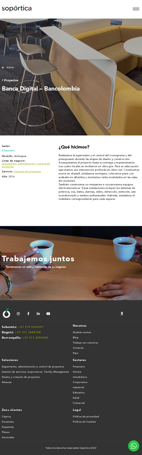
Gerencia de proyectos (27, 171)
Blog (75, 337)
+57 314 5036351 (31, 327)
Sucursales (8, 437)
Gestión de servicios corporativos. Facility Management (35, 371)
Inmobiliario (80, 377)
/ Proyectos (10, 80)
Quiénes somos (82, 332)
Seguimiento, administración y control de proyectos (26, 165)
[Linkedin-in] (38, 313)
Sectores (79, 360)
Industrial (78, 387)
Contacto (78, 347)
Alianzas (7, 382)
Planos (6, 432)
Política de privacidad (86, 416)
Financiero (79, 366)
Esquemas (8, 426)
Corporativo (80, 382)
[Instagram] (18, 313)
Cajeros (6, 416)
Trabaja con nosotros (85, 342)
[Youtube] (48, 313)
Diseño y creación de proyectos (21, 377)
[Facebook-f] (28, 313)
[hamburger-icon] (136, 9)
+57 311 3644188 (28, 332)
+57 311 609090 (34, 338)
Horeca (77, 371)
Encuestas (8, 421)
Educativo (79, 392)
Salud (76, 397)
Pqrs (75, 353)
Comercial (79, 403)
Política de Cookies (84, 421)
